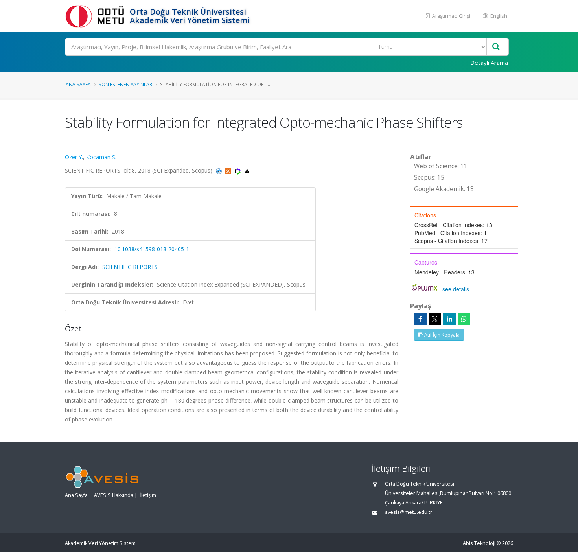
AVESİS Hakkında (113, 495)
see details (455, 289)
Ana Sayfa (78, 84)
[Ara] (496, 47)
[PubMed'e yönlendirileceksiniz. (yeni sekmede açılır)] (219, 170)
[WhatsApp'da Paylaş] (464, 319)
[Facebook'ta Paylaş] (420, 319)
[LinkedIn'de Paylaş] (449, 319)
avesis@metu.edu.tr (408, 512)
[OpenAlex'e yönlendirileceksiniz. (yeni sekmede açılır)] (247, 170)
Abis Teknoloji (479, 543)
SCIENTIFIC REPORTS (130, 266)
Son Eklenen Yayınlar (125, 84)
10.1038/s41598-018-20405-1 (151, 249)
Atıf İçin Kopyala (441, 334)
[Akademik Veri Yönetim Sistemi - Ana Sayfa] (96, 16)
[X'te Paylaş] (435, 319)
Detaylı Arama (489, 62)
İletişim (148, 495)
